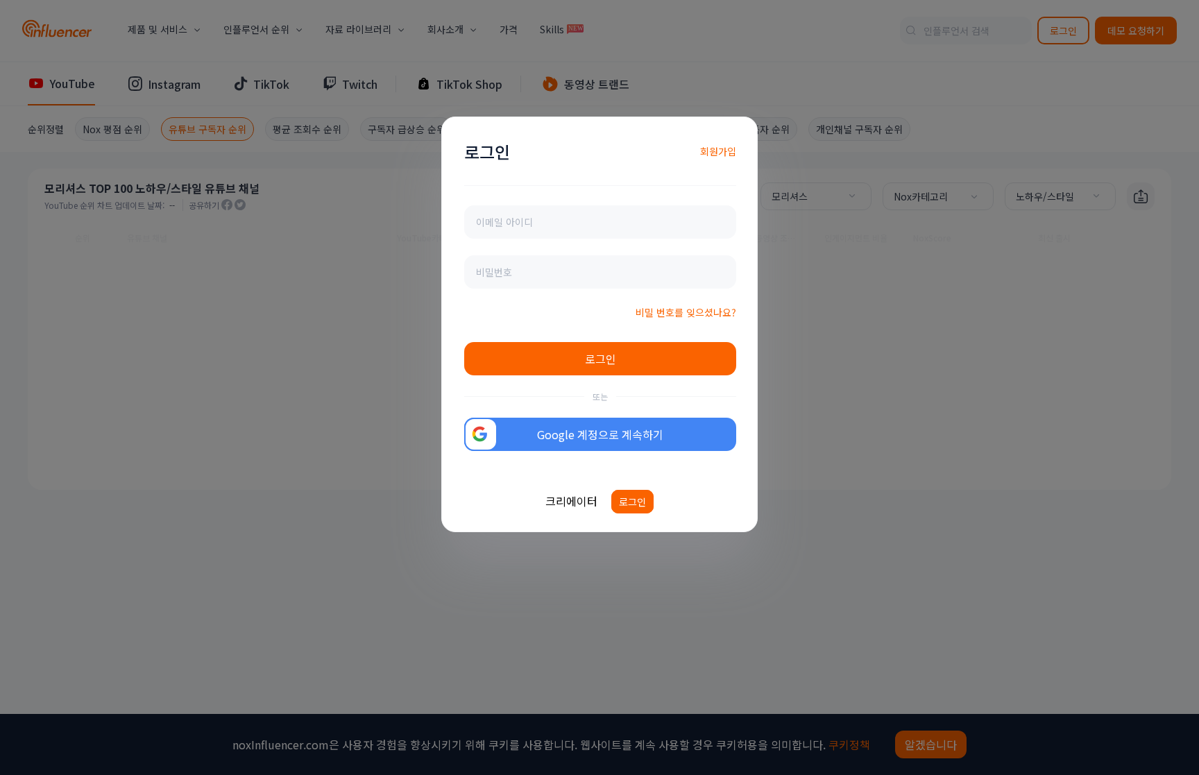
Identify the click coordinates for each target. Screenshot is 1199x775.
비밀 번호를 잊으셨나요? (686, 312)
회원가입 (718, 151)
